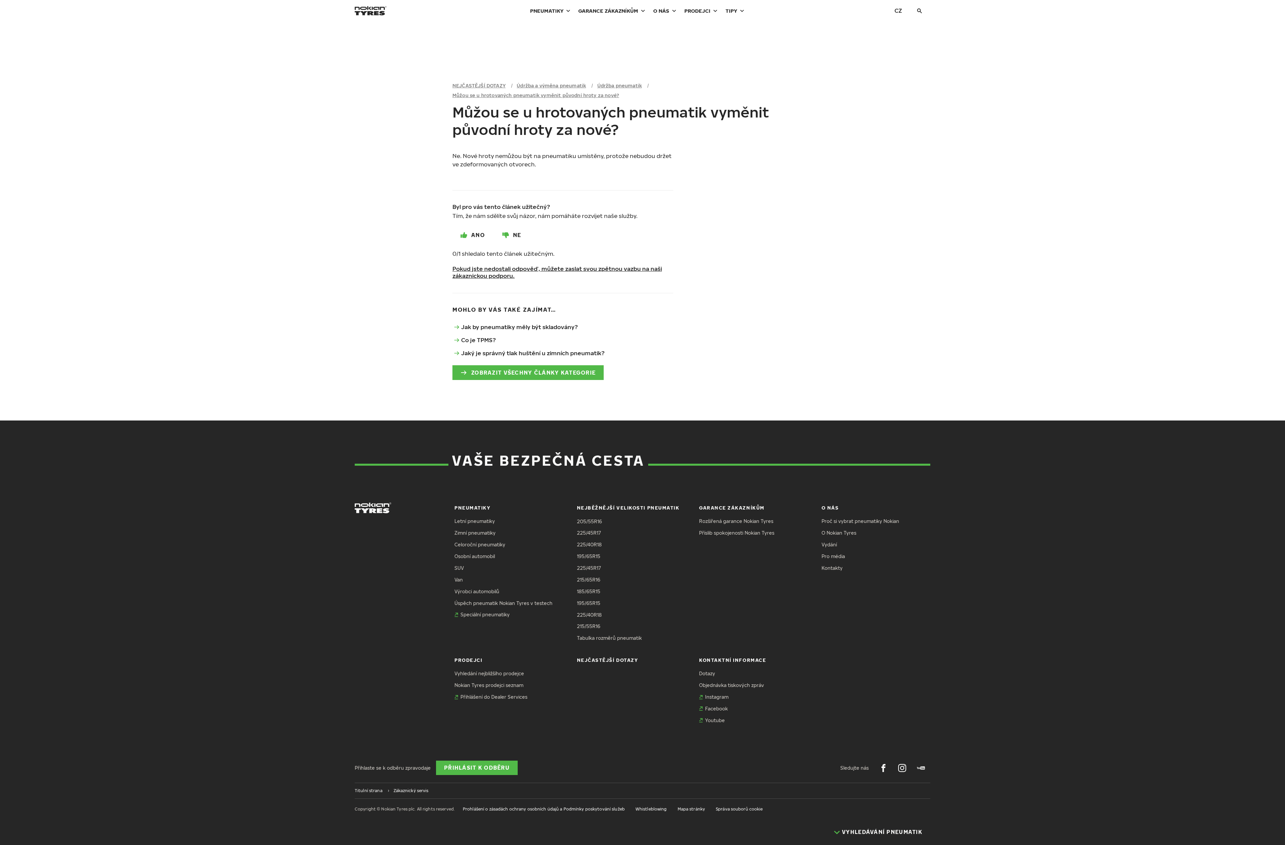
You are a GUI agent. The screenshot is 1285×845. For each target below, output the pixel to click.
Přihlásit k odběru (477, 767)
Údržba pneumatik (619, 85)
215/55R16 (588, 626)
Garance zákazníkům (608, 11)
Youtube (715, 720)
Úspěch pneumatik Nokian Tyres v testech (503, 603)
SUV (459, 568)
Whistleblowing (651, 809)
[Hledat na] (919, 10)
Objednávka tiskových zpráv (731, 685)
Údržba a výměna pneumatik (551, 85)
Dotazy (707, 673)
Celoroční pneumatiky (479, 544)
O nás (661, 11)
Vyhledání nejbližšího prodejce (489, 673)
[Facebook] (883, 768)
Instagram (717, 697)
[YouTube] (921, 768)
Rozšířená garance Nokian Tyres (736, 521)
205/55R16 (589, 521)
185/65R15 (588, 591)
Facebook (716, 708)
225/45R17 (589, 533)
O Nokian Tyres (839, 533)
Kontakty (832, 568)
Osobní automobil (474, 556)
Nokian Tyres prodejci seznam (488, 685)
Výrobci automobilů (476, 591)
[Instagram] (902, 768)
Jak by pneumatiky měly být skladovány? (519, 326)
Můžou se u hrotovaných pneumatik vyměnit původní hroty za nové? (535, 95)
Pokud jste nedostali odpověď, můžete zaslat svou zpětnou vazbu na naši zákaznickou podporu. (557, 272)
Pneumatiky (547, 11)
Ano (478, 235)
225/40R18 (589, 544)
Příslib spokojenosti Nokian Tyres (736, 533)
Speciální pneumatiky (485, 614)
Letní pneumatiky (474, 521)
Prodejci (697, 11)
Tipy (731, 11)
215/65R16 (588, 580)
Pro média (833, 556)
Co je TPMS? (478, 339)
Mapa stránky (691, 809)
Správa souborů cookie (739, 809)
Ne (517, 235)
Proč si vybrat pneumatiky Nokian (860, 521)
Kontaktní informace (732, 660)
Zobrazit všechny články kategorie (533, 372)
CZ (898, 10)
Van (458, 580)
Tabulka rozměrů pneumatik (609, 638)
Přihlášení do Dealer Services (493, 697)
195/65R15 (588, 556)
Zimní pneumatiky (475, 533)
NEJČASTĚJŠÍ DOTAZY (479, 85)
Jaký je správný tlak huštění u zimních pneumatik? (533, 353)
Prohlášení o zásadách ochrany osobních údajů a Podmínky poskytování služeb (544, 809)
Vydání (829, 544)
